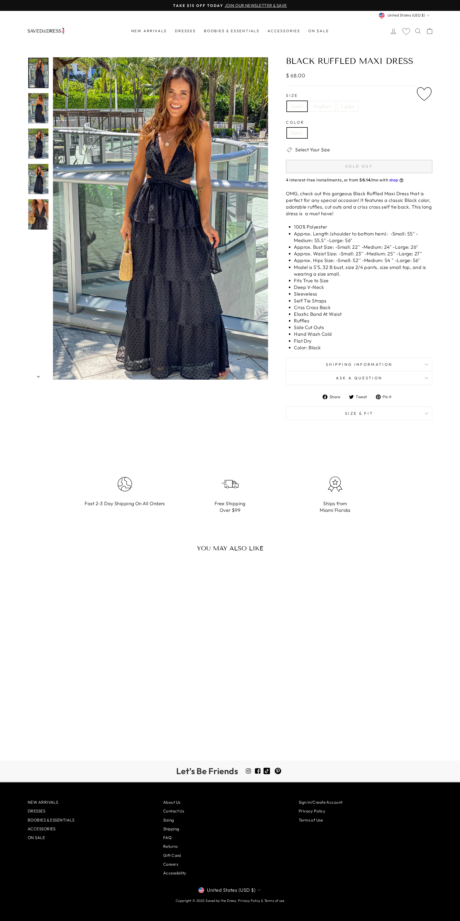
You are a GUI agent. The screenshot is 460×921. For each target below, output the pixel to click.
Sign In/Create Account (321, 802)
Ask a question (359, 378)
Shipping (171, 828)
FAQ (167, 837)
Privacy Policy (312, 811)
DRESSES (185, 30)
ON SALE (318, 30)
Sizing (168, 820)
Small (297, 106)
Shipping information (359, 364)
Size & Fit (359, 413)
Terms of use (274, 900)
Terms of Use (311, 820)
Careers (170, 864)
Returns (170, 846)
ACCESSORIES (284, 30)
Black (297, 133)
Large (347, 106)
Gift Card (172, 855)
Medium (322, 106)
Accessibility (174, 873)
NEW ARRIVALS (149, 30)
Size (292, 95)
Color (295, 122)
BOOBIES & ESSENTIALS (232, 30)
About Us (171, 802)
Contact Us (173, 811)
